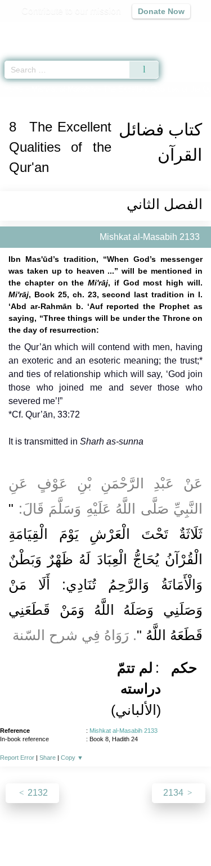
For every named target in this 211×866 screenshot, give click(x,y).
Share (47, 757)
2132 (36, 792)
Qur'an (45, 31)
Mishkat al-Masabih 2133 (123, 730)
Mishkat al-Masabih (63, 89)
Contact (179, 833)
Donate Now (161, 11)
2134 (174, 792)
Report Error (17, 757)
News (54, 833)
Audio (178, 31)
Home (13, 89)
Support (88, 833)
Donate (105, 846)
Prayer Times (133, 31)
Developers (134, 833)
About (24, 833)
